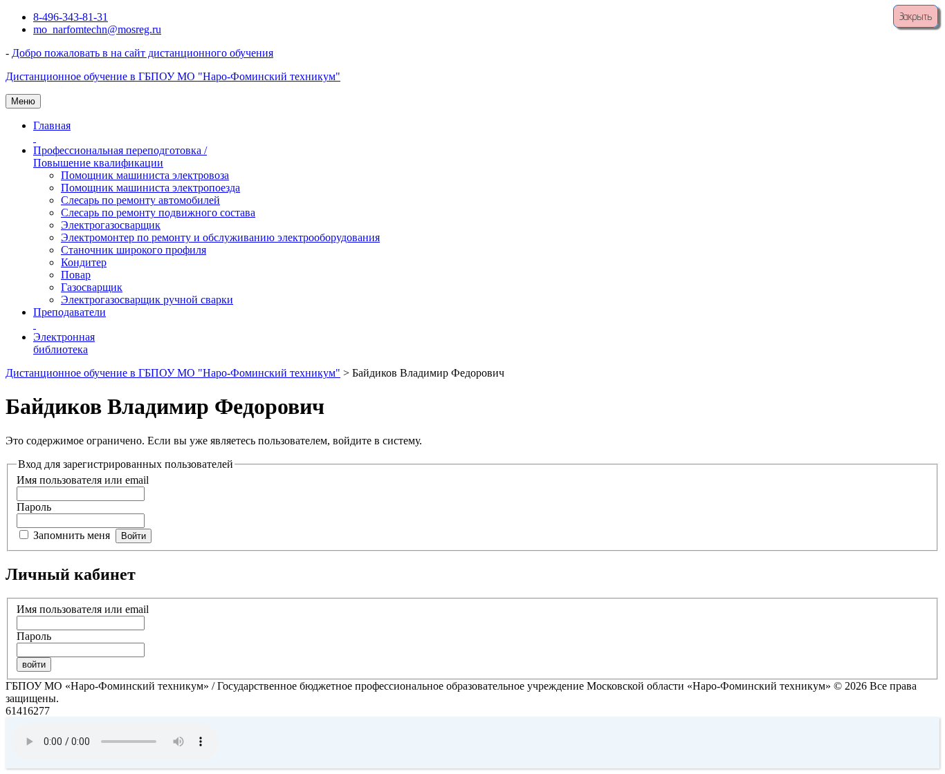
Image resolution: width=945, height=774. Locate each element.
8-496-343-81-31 (70, 17)
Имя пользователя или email (83, 480)
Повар (76, 275)
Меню (23, 101)
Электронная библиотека (64, 343)
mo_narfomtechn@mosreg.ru (97, 29)
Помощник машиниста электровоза (145, 175)
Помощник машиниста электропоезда (150, 188)
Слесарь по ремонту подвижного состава (158, 212)
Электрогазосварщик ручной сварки (147, 299)
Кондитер (84, 262)
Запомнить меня (71, 535)
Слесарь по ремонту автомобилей (140, 200)
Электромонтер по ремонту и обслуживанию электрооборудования (220, 237)
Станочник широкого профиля (133, 250)
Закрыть (915, 16)
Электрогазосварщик (110, 225)
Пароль (34, 507)
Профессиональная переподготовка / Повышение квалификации (120, 156)
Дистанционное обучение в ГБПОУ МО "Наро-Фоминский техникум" (173, 76)
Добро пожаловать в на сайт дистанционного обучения (142, 53)
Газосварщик (91, 287)
